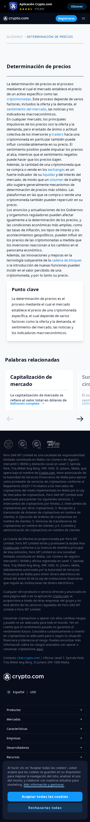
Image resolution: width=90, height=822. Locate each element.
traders (57, 134)
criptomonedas (19, 99)
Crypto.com (47, 473)
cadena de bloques (67, 260)
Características (44, 729)
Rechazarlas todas (45, 807)
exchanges (56, 169)
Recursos (44, 757)
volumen (56, 179)
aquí (40, 649)
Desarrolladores (44, 748)
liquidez (49, 174)
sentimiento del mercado (26, 109)
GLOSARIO (15, 36)
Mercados (44, 719)
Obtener (77, 6)
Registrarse (66, 18)
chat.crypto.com (28, 658)
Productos (44, 710)
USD (33, 692)
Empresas (44, 738)
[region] (45, 790)
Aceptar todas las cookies (45, 796)
